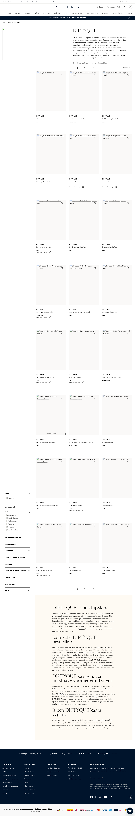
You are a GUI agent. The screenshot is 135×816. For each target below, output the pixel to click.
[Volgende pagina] (94, 68)
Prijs (7, 591)
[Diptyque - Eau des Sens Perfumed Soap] (51, 415)
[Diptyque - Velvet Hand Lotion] (117, 415)
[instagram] (91, 797)
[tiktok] (111, 797)
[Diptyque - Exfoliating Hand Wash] (117, 220)
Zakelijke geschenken (53, 772)
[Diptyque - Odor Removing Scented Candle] (84, 285)
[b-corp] (130, 797)
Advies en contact (8, 768)
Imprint (45, 809)
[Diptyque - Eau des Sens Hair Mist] (51, 220)
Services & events (32, 2)
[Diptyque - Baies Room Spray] (84, 350)
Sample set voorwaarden (11, 786)
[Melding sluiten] (129, 18)
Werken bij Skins (51, 2)
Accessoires (11, 515)
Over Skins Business (53, 768)
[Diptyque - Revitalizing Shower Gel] (117, 285)
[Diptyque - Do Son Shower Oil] (117, 478)
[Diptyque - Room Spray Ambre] (84, 478)
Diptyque (10, 498)
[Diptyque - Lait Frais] (51, 91)
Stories (42, 2)
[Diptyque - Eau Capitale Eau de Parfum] (51, 350)
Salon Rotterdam (30, 790)
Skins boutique (76, 779)
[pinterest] (100, 797)
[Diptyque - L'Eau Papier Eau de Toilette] (51, 285)
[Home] (4, 22)
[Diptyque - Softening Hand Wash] (51, 154)
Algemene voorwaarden (109, 788)
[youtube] (105, 797)
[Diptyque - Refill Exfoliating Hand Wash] (84, 220)
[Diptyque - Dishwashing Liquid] (84, 543)
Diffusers (10, 527)
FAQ (4, 772)
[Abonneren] (129, 778)
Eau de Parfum (12, 530)
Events (26, 782)
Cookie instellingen (36, 811)
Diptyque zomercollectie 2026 (95, 63)
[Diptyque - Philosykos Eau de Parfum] (51, 543)
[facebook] (96, 797)
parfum (81, 629)
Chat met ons (75, 775)
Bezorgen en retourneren (11, 779)
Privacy (122, 788)
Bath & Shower (12, 518)
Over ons (27, 768)
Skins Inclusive (20, 2)
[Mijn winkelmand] (130, 7)
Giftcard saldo (7, 782)
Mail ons (73, 772)
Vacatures (27, 779)
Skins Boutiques (9, 2)
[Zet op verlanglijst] (62, 75)
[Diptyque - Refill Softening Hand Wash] (117, 91)
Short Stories (28, 786)
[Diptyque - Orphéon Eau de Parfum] (117, 154)
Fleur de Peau (102, 647)
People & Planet (29, 793)
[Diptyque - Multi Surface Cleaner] (117, 543)
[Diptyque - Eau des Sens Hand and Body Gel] (51, 478)
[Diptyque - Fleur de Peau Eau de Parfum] (84, 154)
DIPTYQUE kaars (62, 694)
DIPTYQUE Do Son (99, 660)
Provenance (6, 790)
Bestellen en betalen (9, 775)
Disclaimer (38, 809)
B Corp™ (6, 793)
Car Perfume (12, 521)
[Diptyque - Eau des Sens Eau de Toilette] (84, 91)
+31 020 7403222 (76, 768)
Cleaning (10, 524)
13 (90, 68)
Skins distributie (51, 775)
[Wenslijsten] (125, 7)
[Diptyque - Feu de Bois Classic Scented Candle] (84, 415)
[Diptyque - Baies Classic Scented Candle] (117, 350)
